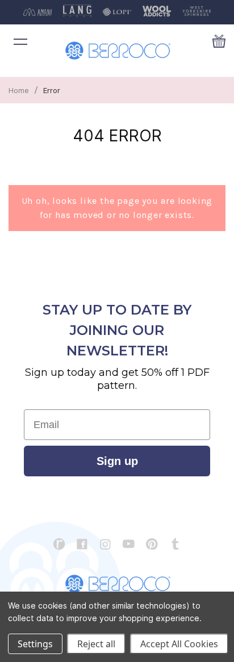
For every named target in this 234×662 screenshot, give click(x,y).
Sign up (117, 461)
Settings (35, 644)
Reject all (96, 644)
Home (19, 90)
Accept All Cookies (179, 644)
